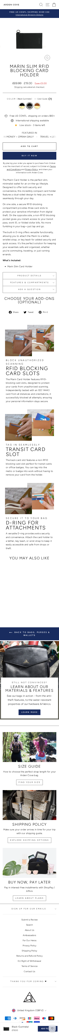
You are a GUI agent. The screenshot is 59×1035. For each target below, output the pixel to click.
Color (27, 99)
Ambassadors (29, 935)
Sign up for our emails (28, 909)
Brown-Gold (37, 106)
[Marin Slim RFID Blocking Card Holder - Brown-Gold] (16, 604)
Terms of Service (30, 966)
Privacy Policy (29, 945)
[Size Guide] (29, 747)
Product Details (29, 276)
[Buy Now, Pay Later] (29, 863)
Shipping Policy (29, 950)
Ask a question (29, 289)
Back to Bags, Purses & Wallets (32, 633)
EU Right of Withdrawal (29, 961)
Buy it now (29, 156)
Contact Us (29, 971)
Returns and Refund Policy (29, 956)
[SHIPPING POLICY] (29, 805)
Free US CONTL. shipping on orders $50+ (32, 115)
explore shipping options (29, 840)
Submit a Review (29, 919)
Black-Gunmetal (29, 106)
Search (29, 925)
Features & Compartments (29, 282)
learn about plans (29, 898)
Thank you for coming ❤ (28, 981)
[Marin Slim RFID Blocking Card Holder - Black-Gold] (9, 604)
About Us (29, 930)
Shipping (18, 87)
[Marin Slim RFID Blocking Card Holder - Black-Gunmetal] (13, 604)
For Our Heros (30, 940)
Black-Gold (22, 106)
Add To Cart (47, 1029)
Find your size (29, 782)
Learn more (29, 712)
